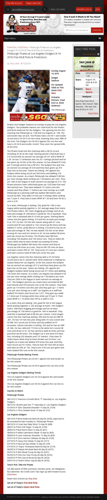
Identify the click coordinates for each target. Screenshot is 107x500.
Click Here (12, 474)
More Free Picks (89, 54)
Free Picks (12, 47)
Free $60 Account (14, 3)
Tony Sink (14, 63)
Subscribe (97, 30)
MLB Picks (23, 47)
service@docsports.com (23, 9)
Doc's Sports (89, 90)
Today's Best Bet (33, 3)
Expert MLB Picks (31, 487)
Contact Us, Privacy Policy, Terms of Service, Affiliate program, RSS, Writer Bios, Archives (70, 497)
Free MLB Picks (30, 482)
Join (98, 9)
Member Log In (84, 9)
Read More (93, 113)
